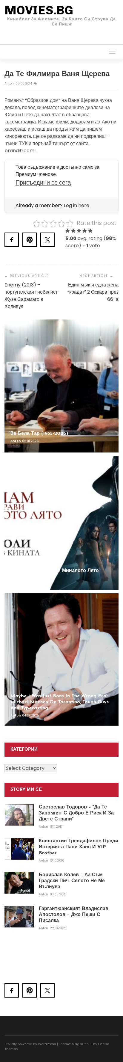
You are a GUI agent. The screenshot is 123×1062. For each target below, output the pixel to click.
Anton (9, 83)
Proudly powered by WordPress (30, 1044)
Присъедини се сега (43, 182)
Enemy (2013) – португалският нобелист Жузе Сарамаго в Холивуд (31, 295)
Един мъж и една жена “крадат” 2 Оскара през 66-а (93, 292)
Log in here (76, 205)
